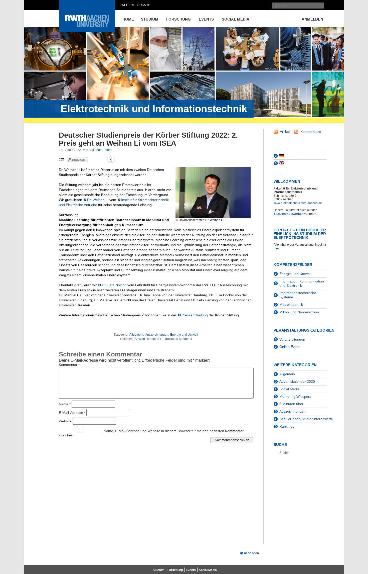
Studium (149, 19)
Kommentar (69, 365)
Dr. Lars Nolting (114, 285)
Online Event (289, 347)
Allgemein (136, 334)
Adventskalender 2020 (297, 381)
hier (277, 248)
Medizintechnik (291, 305)
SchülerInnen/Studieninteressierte (306, 419)
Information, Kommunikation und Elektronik (301, 283)
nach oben (251, 553)
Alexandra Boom (100, 150)
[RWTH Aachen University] (87, 31)
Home (128, 19)
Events (206, 19)
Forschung (178, 19)
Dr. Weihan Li (97, 200)
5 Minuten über (291, 404)
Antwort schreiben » (148, 339)
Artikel (285, 132)
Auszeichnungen (156, 334)
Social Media (235, 19)
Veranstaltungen (292, 339)
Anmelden (312, 19)
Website (65, 421)
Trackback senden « (178, 339)
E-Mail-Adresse (72, 412)
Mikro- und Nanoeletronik (299, 312)
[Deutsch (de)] (281, 156)
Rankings (286, 426)
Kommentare (310, 132)
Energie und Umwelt (184, 334)
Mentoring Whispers (295, 397)
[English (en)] (281, 163)
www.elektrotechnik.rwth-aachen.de (298, 203)
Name (65, 404)
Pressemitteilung (194, 315)
